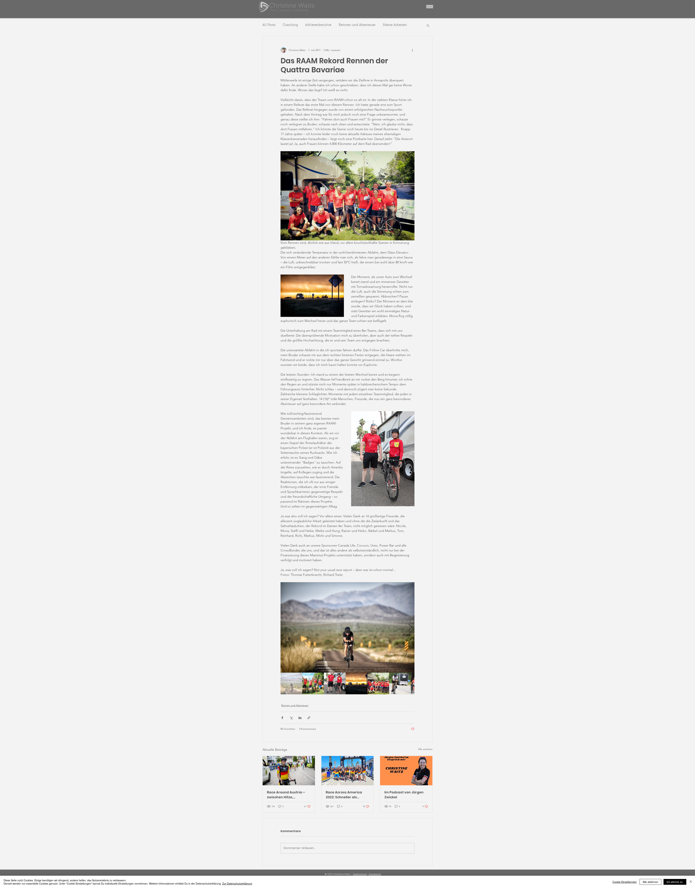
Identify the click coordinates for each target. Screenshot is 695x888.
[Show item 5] (378, 683)
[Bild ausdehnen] (347, 627)
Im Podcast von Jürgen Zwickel (404, 794)
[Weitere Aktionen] (412, 50)
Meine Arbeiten (395, 25)
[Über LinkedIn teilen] (300, 717)
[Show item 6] (400, 683)
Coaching (290, 25)
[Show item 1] (291, 683)
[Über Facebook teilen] (282, 717)
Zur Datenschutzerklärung (237, 883)
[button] (429, 6)
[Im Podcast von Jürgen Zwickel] (406, 770)
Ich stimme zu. (675, 882)
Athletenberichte (318, 25)
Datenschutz (360, 874)
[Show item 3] (335, 683)
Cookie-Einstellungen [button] (624, 882)
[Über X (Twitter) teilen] (291, 717)
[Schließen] (690, 882)
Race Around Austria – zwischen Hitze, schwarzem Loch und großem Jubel (286, 795)
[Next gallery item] (410, 627)
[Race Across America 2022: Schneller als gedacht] (347, 770)
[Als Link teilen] (309, 717)
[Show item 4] (356, 683)
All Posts (268, 25)
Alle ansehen (425, 749)
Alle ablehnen (650, 882)
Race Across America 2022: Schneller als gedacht (344, 795)
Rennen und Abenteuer (357, 25)
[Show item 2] (313, 683)
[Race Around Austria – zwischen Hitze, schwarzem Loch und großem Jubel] (289, 770)
